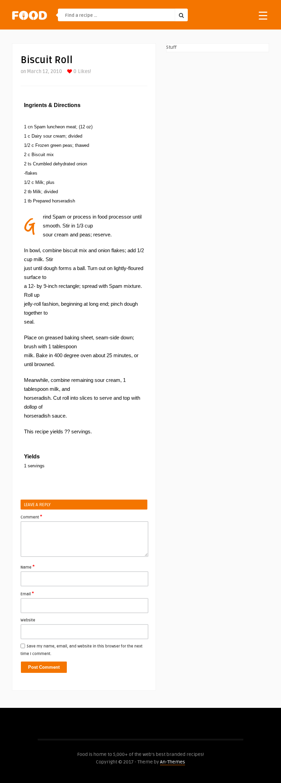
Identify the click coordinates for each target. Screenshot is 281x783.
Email (27, 594)
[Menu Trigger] (263, 15)
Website (28, 620)
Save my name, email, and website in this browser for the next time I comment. (82, 650)
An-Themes (172, 762)
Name (28, 567)
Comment (31, 517)
